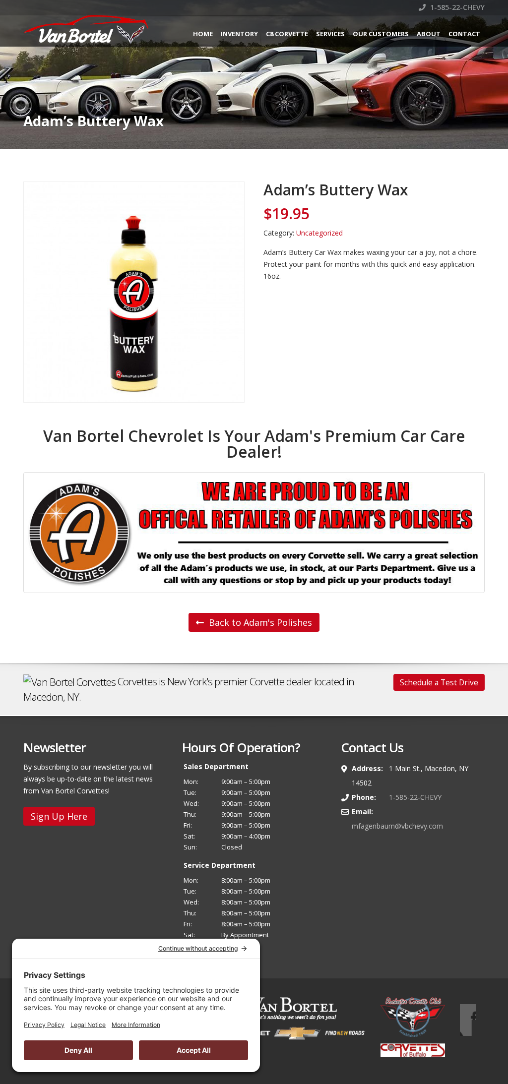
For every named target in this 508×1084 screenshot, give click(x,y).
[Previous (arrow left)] (17, 542)
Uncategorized (319, 233)
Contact (464, 33)
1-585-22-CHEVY (456, 7)
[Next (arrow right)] (490, 542)
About (429, 33)
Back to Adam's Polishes (259, 622)
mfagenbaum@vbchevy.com (397, 826)
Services (330, 33)
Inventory (239, 33)
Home (203, 33)
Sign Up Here (59, 816)
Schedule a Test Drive (439, 682)
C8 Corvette (287, 33)
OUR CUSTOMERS (381, 33)
